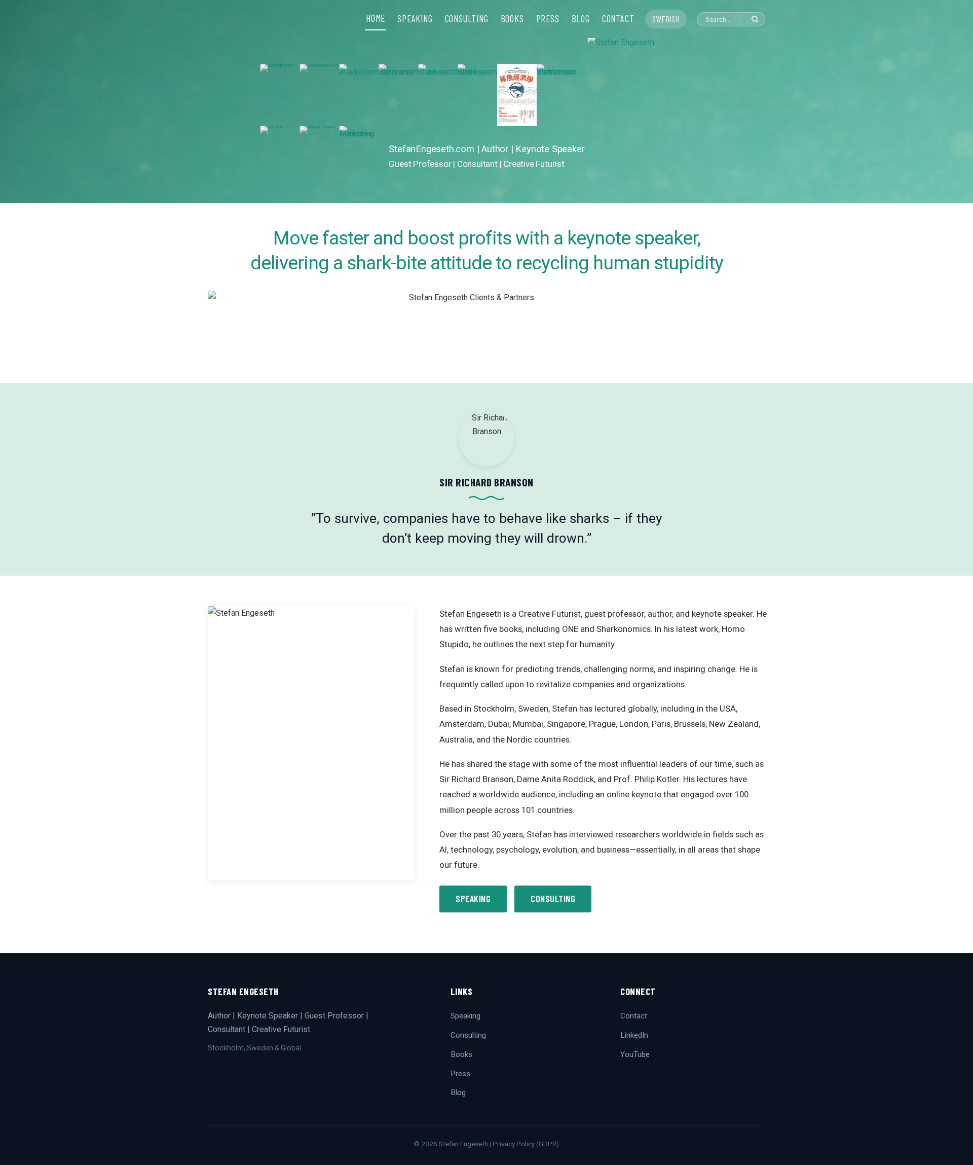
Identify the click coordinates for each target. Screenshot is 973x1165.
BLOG (581, 18)
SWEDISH (666, 19)
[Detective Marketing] (359, 157)
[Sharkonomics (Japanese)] (398, 95)
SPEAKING (414, 18)
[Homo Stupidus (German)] (319, 95)
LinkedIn (634, 1035)
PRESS (547, 18)
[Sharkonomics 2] (359, 95)
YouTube (635, 1054)
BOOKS (512, 18)
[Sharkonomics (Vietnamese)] (556, 95)
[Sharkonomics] (517, 95)
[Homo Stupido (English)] (280, 95)
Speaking (473, 898)
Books (461, 1054)
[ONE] (280, 157)
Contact (633, 1015)
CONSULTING (467, 18)
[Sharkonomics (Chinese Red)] (477, 95)
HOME (375, 18)
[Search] (755, 19)
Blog (458, 1092)
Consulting (553, 898)
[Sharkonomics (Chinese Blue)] (438, 95)
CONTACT (618, 18)
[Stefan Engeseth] (650, 119)
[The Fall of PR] (319, 157)
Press (460, 1073)
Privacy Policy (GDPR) (526, 1144)
